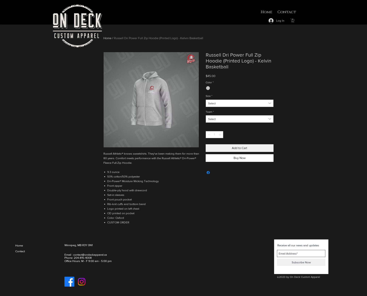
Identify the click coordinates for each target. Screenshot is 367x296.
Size (209, 95)
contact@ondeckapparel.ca (90, 254)
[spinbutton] (214, 134)
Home (107, 38)
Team (210, 111)
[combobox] (240, 103)
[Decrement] (208, 134)
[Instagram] (82, 282)
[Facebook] (69, 282)
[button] (293, 20)
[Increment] (220, 134)
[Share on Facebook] (208, 172)
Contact (20, 251)
